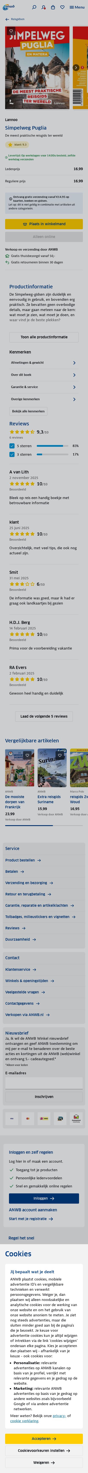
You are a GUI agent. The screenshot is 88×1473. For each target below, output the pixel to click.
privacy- (59, 1415)
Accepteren (41, 1439)
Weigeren (41, 1462)
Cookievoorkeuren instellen (41, 1450)
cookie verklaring (24, 1421)
